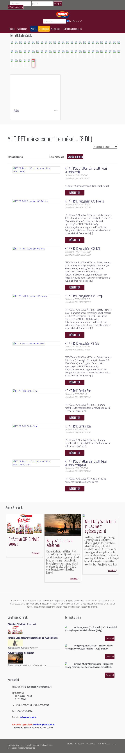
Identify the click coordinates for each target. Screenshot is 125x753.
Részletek (74, 192)
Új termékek (44, 28)
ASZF (114, 743)
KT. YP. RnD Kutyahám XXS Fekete (84, 201)
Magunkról (55, 28)
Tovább (36, 553)
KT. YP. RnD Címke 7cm (78, 390)
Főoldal (12, 28)
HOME (70, 743)
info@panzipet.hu (28, 717)
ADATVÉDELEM (104, 743)
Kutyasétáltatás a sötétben (60, 542)
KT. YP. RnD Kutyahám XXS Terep (84, 295)
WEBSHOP (79, 743)
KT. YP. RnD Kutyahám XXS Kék (82, 248)
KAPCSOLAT (91, 743)
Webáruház (22, 28)
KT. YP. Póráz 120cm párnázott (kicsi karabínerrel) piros (86, 463)
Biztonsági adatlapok (73, 28)
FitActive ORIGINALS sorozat (24, 541)
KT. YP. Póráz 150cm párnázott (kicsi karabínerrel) (86, 170)
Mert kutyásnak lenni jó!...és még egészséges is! (100, 526)
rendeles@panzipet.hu (44, 724)
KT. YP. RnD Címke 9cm (78, 426)
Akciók (33, 28)
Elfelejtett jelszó (15, 7)
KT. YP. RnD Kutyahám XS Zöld (82, 343)
